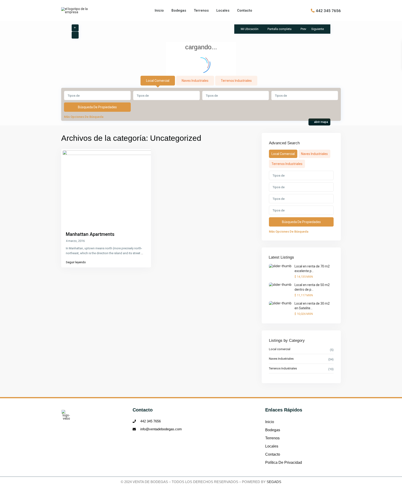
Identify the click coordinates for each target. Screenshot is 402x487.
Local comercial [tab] (157, 80)
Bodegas (178, 10)
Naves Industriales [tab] (195, 80)
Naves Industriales (281, 358)
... (142, 253)
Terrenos (201, 10)
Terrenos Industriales (283, 368)
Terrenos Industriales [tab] (236, 80)
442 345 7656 (328, 10)
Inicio (159, 10)
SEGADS (274, 482)
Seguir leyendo (76, 262)
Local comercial (279, 349)
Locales (222, 10)
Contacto (244, 10)
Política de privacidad (283, 462)
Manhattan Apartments (90, 234)
